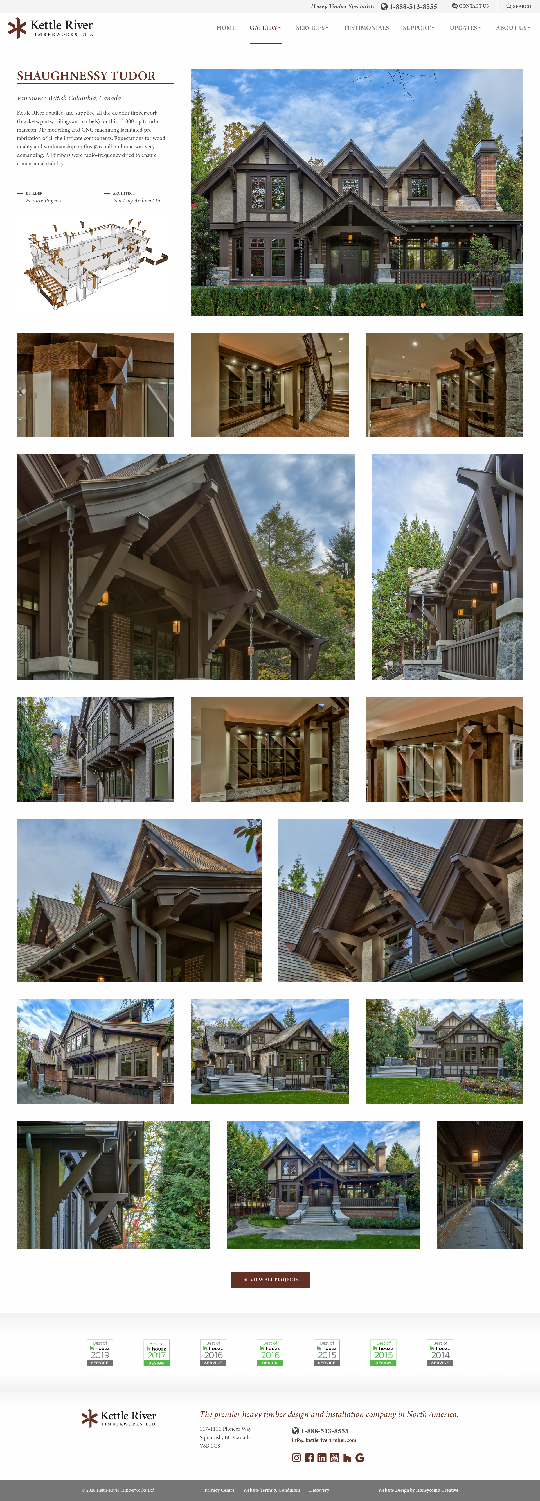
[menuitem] (226, 28)
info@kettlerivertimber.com (324, 1440)
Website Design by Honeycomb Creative (418, 1490)
